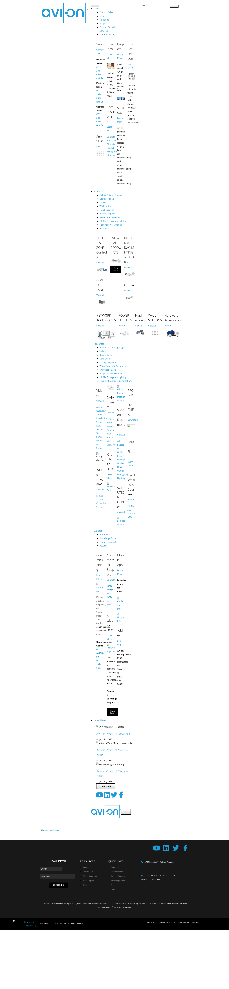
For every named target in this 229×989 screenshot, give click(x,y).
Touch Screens (107, 209)
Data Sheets (106, 358)
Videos (103, 351)
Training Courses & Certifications (116, 380)
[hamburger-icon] (95, 5)
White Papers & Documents (113, 366)
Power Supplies (107, 213)
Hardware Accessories (111, 224)
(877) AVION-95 (110, 590)
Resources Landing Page (112, 347)
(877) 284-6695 (109, 601)
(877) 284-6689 (98, 664)
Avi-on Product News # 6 (113, 734)
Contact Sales (106, 12)
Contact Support (108, 542)
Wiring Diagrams (108, 362)
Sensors (104, 202)
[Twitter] (114, 795)
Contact (111, 579)
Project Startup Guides (111, 373)
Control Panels (107, 198)
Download (132, 419)
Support (98, 530)
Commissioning (107, 34)
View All (100, 262)
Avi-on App (105, 228)
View (98, 146)
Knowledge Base (108, 369)
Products (98, 191)
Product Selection (108, 27)
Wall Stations (106, 206)
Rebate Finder (106, 355)
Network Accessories (110, 217)
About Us (104, 534)
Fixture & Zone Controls (111, 195)
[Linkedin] (107, 795)
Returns (103, 545)
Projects (104, 23)
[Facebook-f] (121, 795)
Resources (99, 343)
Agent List (104, 16)
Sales (96, 8)
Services (104, 30)
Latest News (100, 720)
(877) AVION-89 (100, 653)
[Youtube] (99, 795)
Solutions (104, 19)
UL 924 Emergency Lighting (113, 221)
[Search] (174, 6)
